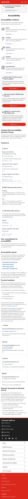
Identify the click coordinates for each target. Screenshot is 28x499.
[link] (12, 10)
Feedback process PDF (11, 306)
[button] (22, 2)
